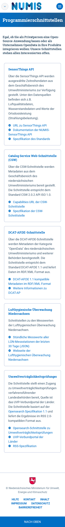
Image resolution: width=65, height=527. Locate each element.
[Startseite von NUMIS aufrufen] (31, 6)
